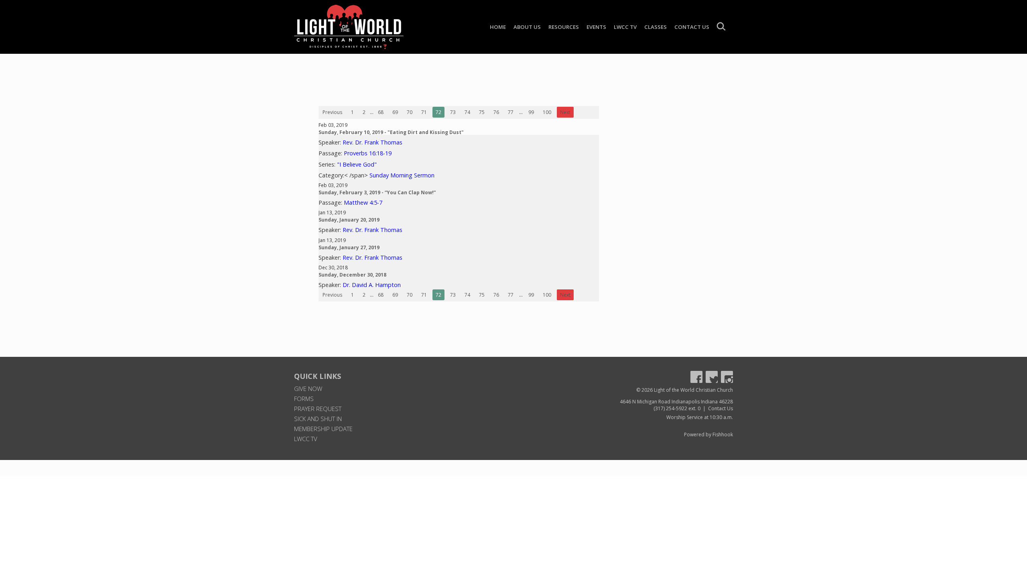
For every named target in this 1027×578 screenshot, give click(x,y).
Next (565, 112)
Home (498, 27)
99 (531, 112)
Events (596, 27)
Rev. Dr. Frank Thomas (372, 142)
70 (409, 112)
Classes (655, 27)
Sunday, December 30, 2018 (352, 274)
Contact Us (691, 27)
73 (453, 112)
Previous (332, 112)
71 (424, 112)
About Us (527, 27)
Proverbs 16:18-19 (368, 153)
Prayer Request (317, 409)
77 (511, 112)
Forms (304, 399)
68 (381, 112)
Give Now (308, 389)
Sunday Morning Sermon (401, 175)
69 (395, 112)
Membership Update (323, 429)
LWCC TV (625, 27)
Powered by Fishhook (708, 434)
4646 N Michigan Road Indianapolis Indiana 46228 (676, 401)
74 (467, 112)
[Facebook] (696, 377)
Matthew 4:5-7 (363, 202)
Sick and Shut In (318, 419)
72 (438, 112)
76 (496, 112)
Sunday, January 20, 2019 (349, 219)
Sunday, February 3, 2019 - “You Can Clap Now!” (377, 192)
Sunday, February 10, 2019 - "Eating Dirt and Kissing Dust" (391, 132)
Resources (563, 27)
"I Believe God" (357, 164)
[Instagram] (727, 377)
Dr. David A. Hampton (372, 285)
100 (547, 112)
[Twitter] (712, 377)
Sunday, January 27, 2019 (349, 247)
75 (482, 112)
